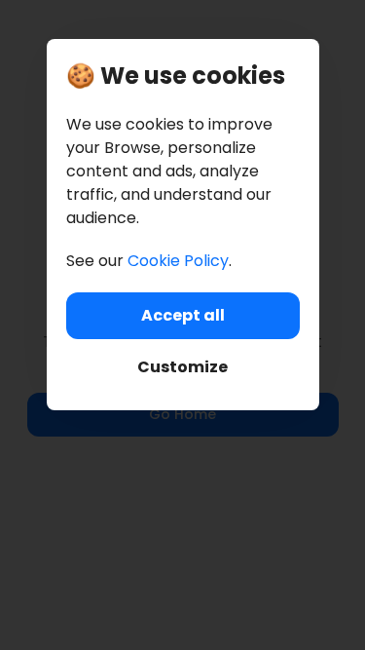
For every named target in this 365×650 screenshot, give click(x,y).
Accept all (183, 315)
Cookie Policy (178, 260)
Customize (182, 367)
